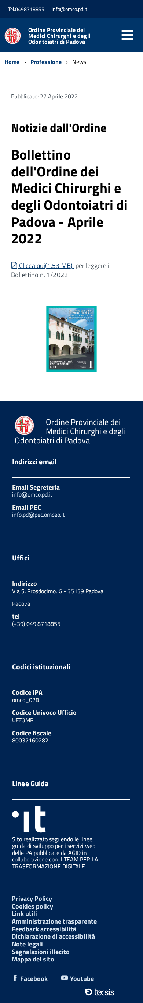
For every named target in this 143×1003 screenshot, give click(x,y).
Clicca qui (46, 266)
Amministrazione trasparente (54, 921)
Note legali (27, 944)
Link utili (24, 913)
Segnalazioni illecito (41, 952)
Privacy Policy (32, 898)
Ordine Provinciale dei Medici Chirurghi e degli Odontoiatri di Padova (59, 35)
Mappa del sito (33, 959)
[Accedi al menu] (127, 35)
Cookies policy (32, 906)
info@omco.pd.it (32, 494)
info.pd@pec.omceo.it (38, 514)
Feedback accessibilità (44, 929)
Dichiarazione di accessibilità (53, 936)
